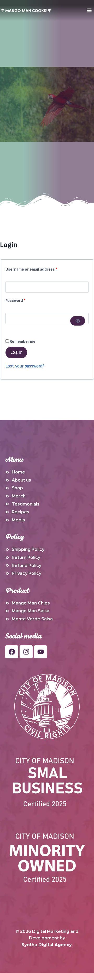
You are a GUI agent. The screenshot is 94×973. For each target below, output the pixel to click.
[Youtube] (40, 651)
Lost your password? (24, 366)
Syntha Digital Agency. (47, 944)
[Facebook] (11, 651)
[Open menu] (89, 10)
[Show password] (77, 321)
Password (23, 299)
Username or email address (39, 268)
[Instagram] (26, 651)
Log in (16, 352)
